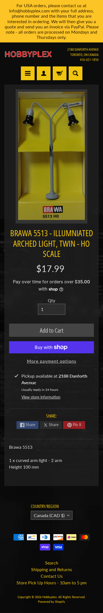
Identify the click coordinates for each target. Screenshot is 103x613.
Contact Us (52, 576)
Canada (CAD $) (49, 515)
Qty (51, 300)
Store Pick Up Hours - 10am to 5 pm (51, 582)
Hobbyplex (49, 597)
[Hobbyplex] (28, 54)
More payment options (51, 361)
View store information (40, 397)
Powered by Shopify (51, 601)
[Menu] (28, 73)
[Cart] (59, 73)
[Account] (44, 73)
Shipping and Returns (51, 569)
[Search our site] (75, 73)
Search (51, 562)
